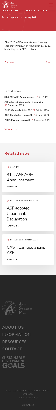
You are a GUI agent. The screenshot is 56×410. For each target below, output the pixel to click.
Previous (9, 62)
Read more (12, 187)
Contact (12, 349)
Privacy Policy (27, 398)
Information (16, 334)
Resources (14, 341)
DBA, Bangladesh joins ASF (18, 115)
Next (49, 62)
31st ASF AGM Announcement (19, 97)
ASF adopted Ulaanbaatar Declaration (24, 102)
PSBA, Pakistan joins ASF (17, 120)
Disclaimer (28, 405)
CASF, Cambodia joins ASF (18, 110)
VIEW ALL (9, 129)
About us (13, 327)
